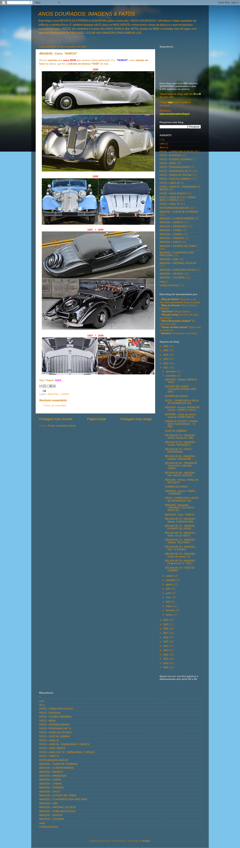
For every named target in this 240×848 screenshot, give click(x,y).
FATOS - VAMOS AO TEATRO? (176, 175)
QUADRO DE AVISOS (176, 396)
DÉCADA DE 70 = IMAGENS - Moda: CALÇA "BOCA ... (180, 534)
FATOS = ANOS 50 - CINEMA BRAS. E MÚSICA (64, 744)
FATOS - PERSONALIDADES (175, 167)
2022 (166, 363)
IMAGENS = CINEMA (171, 234)
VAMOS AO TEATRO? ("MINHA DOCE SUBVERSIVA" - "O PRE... (181, 424)
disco (162, 147)
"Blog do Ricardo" (171, 305)
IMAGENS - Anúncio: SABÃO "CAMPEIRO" (180, 492)
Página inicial (96, 419)
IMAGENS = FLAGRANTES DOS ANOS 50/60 (63, 799)
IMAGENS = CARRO (58, 394)
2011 (166, 659)
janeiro (169, 615)
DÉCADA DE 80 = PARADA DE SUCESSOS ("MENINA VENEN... (181, 466)
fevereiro (170, 610)
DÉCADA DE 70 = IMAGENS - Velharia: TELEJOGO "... (180, 541)
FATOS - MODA (168, 163)
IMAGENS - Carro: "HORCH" (179, 515)
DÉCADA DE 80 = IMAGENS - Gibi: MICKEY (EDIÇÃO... (180, 474)
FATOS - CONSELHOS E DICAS (176, 151)
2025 (166, 350)
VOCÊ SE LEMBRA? (176, 431)
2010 (166, 663)
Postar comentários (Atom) (62, 426)
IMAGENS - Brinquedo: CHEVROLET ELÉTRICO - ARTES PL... (180, 508)
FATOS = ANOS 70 (169, 204)
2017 (166, 633)
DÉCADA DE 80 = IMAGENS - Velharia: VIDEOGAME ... (180, 457)
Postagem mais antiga (136, 419)
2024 (166, 355)
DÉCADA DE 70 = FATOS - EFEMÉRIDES (179, 450)
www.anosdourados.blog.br (175, 114)
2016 (166, 637)
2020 (166, 620)
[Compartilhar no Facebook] (51, 386)
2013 (166, 650)
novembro (171, 376)
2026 (166, 346)
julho (168, 589)
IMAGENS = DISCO (170, 242)
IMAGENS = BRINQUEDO (173, 226)
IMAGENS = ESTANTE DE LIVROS (178, 246)
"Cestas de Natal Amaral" (175, 327)
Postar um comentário (55, 405)
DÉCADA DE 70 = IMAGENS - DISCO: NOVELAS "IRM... (180, 436)
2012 (166, 654)
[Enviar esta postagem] (44, 391)
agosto (169, 584)
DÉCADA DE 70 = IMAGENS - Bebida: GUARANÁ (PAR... (180, 520)
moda (162, 281)
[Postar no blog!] (44, 386)
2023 (166, 359)
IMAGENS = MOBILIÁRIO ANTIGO (178, 270)
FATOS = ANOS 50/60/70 (173, 193)
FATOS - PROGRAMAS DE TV (176, 171)
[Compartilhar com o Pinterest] (54, 386)
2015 (166, 641)
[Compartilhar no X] (47, 386)
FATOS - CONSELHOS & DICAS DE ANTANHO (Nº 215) (182, 499)
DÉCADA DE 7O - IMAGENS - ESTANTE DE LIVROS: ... (180, 527)
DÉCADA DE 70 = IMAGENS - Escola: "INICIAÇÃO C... (180, 443)
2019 (166, 624)
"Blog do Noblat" (170, 299)
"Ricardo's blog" (170, 315)
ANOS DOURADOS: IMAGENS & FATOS (86, 14)
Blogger (146, 841)
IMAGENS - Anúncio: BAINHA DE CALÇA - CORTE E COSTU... (182, 408)
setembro (171, 580)
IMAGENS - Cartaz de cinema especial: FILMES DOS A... (180, 415)
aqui (170, 102)
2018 (166, 628)
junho (169, 593)
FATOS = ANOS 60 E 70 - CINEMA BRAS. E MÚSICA (178, 198)
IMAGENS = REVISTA (171, 274)
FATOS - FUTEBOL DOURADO (176, 159)
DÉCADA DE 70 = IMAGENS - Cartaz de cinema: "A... (180, 555)
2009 (166, 667)
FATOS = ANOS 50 (169, 183)
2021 (166, 367)
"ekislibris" (166, 333)
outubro (170, 576)
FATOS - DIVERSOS (170, 155)
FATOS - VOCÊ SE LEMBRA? (175, 179)
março (169, 606)
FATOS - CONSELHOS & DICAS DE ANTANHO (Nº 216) (182, 401)
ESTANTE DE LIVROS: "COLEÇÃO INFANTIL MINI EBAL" (180, 389)
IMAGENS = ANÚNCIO (171, 222)
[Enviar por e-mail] (41, 386)
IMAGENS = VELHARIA (172, 277)
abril (168, 602)
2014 (166, 646)
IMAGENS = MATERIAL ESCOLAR (178, 263)
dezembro (171, 371)
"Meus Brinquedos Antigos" (176, 321)
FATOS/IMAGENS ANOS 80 (174, 208)
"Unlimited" (167, 311)
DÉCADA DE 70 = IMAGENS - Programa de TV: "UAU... (180, 562)
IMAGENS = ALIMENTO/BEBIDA (177, 218)
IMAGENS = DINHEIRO (172, 238)
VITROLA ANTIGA (169, 285)
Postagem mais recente (55, 419)
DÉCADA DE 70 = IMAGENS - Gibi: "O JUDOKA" (180, 548)
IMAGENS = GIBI (169, 259)
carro (162, 143)
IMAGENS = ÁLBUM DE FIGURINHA (179, 212)
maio (168, 597)
